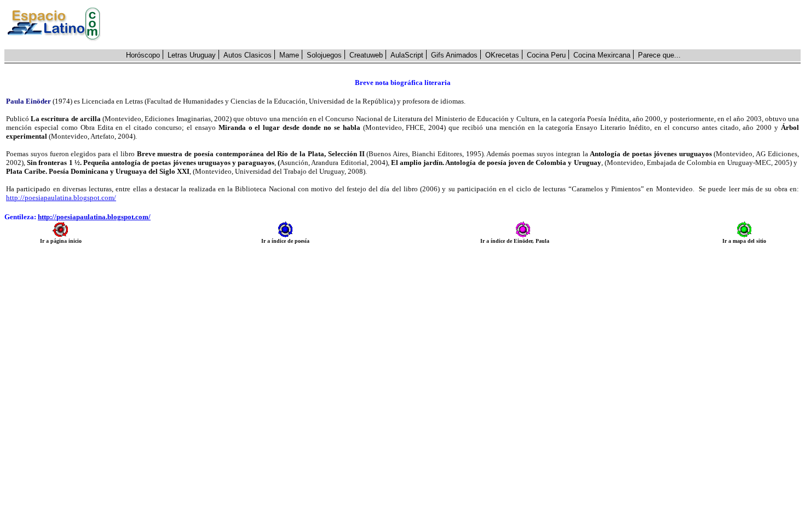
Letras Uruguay (192, 55)
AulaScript (406, 55)
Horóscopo (143, 55)
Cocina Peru (546, 55)
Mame (289, 55)
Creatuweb (366, 55)
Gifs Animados (454, 55)
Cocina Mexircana (601, 55)
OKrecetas (502, 55)
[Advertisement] (456, 24)
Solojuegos (324, 55)
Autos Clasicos (247, 55)
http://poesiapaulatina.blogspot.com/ (61, 197)
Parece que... (659, 55)
